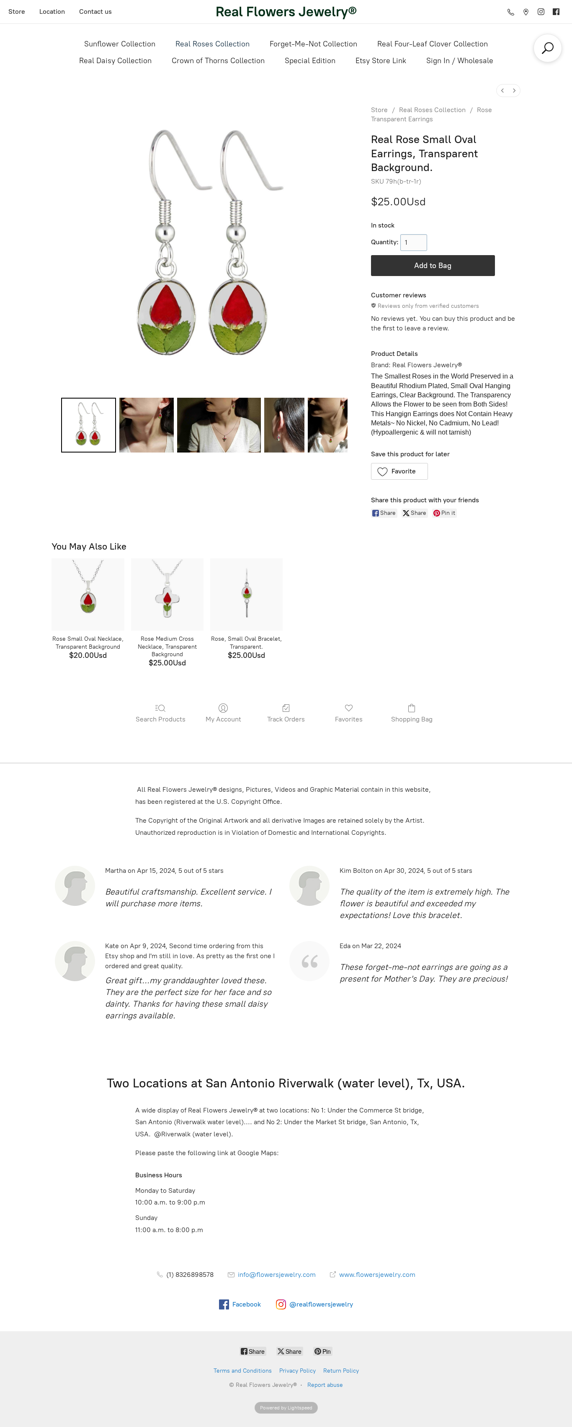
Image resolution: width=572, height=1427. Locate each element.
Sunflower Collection (119, 44)
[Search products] (547, 48)
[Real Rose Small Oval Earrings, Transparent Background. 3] (284, 425)
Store (16, 11)
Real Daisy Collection (115, 60)
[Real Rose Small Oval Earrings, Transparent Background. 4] (328, 425)
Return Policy (341, 1370)
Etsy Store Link (381, 60)
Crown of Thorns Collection (218, 60)
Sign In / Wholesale (459, 60)
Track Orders (286, 719)
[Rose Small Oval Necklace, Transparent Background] (88, 594)
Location (52, 11)
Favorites (349, 719)
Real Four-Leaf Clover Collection (432, 44)
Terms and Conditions (243, 1370)
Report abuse (325, 1385)
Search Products (161, 719)
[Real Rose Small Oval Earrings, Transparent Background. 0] (88, 425)
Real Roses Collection (212, 44)
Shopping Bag (412, 719)
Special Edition (310, 60)
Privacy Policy (297, 1370)
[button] (399, 471)
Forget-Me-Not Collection (313, 44)
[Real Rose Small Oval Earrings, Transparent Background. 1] (146, 425)
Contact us (95, 11)
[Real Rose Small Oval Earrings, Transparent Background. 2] (219, 425)
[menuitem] (502, 90)
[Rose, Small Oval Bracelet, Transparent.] (246, 594)
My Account (223, 719)
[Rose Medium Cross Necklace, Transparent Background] (167, 594)
